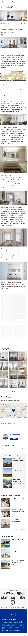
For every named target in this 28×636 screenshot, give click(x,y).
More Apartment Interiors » (20, 529)
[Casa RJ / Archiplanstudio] (5, 502)
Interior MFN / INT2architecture (16, 521)
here (2, 26)
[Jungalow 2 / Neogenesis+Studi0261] (7, 462)
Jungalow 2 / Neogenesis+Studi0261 (19, 459)
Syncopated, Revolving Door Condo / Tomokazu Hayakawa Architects (18, 511)
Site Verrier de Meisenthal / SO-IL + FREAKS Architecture (18, 481)
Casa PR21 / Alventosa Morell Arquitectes (17, 551)
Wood (3, 449)
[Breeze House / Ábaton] (5, 543)
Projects (9, 449)
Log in (24, 1)
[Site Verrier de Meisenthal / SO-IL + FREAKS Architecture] (7, 483)
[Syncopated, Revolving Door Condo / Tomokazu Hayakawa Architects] (5, 512)
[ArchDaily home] (13, 2)
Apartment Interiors (7, 29)
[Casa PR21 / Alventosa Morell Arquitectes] (5, 553)
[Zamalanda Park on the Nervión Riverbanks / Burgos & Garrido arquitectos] (5, 564)
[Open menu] (2, 2)
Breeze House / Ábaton (17, 539)
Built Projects (16, 449)
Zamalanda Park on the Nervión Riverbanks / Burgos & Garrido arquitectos (18, 563)
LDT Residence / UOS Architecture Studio (18, 470)
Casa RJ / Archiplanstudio (18, 499)
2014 (8, 35)
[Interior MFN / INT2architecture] (5, 523)
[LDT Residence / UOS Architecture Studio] (7, 472)
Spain (21, 29)
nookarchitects (13, 32)
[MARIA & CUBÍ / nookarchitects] (13, 356)
